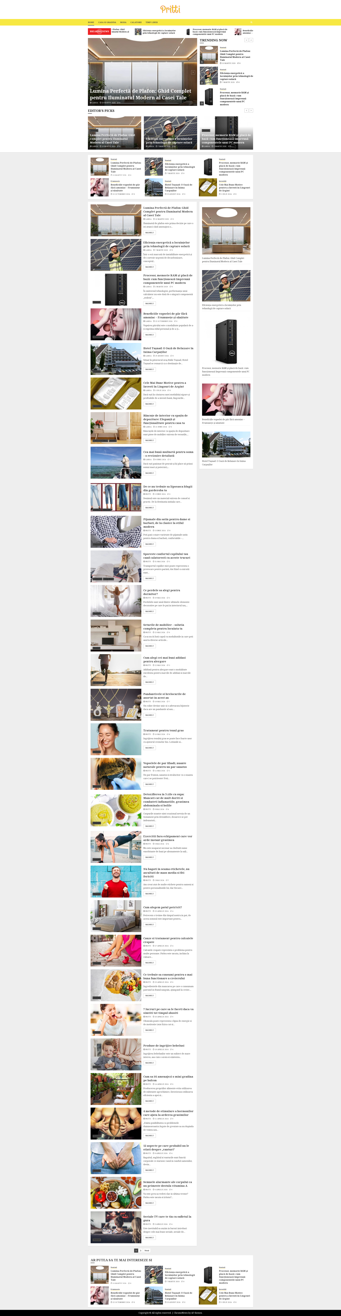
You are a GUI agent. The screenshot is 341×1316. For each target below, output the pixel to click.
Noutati (94, 85)
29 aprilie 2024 (162, 911)
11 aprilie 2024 (162, 1119)
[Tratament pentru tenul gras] (116, 739)
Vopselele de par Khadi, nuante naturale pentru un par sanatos (165, 765)
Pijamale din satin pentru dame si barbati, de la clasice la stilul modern (166, 522)
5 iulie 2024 (226, 194)
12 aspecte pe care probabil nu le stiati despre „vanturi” (166, 1147)
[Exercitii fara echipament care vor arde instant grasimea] (116, 847)
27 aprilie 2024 (162, 946)
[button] (251, 22)
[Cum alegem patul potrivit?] (116, 916)
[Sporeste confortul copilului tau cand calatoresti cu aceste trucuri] (116, 566)
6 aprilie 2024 (161, 1190)
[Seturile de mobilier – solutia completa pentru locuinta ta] (116, 635)
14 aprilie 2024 (162, 1084)
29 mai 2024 (160, 598)
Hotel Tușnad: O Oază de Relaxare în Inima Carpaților (236, 97)
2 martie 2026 (164, 146)
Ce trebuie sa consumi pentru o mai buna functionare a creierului (167, 976)
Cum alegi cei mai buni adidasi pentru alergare (164, 659)
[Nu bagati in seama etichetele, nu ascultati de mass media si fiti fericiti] (116, 882)
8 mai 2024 (159, 809)
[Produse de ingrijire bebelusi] (116, 1054)
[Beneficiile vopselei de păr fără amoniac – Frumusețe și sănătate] (209, 76)
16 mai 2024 (160, 734)
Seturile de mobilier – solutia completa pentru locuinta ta (163, 626)
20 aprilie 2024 (162, 1017)
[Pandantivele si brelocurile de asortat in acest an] (116, 705)
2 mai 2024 (159, 880)
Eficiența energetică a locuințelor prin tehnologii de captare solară (137, 94)
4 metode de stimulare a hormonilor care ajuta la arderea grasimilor (168, 1113)
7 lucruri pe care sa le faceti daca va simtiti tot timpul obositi (168, 1011)
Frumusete (224, 70)
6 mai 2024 (159, 844)
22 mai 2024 (160, 665)
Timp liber (152, 22)
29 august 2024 (229, 102)
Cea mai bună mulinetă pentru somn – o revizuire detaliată (168, 453)
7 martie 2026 (108, 103)
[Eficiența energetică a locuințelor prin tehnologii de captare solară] (142, 72)
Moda (123, 22)
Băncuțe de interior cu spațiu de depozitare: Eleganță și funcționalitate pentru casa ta (165, 419)
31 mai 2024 (160, 562)
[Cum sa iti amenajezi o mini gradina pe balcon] (116, 1089)
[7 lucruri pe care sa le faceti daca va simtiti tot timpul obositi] (116, 1020)
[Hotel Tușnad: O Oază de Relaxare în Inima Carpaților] (209, 96)
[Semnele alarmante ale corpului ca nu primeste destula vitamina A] (116, 1193)
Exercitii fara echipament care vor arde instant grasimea (167, 838)
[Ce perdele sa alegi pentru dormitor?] (116, 601)
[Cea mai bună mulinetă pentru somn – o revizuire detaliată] (116, 463)
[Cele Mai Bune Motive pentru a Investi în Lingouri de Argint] (208, 187)
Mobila (113, 441)
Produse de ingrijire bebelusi (163, 1045)
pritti (148, 494)
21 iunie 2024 (161, 427)
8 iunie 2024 (160, 460)
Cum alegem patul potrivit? (162, 907)
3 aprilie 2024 (161, 1224)
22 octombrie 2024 (230, 82)
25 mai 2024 (160, 632)
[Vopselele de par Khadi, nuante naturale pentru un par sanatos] (116, 774)
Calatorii (136, 22)
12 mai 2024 (160, 771)
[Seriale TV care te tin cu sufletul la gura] (116, 1227)
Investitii (222, 181)
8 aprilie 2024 (161, 1153)
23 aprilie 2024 (162, 982)
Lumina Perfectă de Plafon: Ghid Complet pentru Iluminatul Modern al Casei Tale (126, 167)
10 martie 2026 (119, 175)
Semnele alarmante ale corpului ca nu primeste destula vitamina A (167, 1184)
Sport (96, 475)
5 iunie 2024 (160, 494)
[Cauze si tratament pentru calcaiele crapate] (116, 951)
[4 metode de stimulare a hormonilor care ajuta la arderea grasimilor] (116, 1124)
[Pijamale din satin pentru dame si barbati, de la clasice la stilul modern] (116, 532)
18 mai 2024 (160, 702)
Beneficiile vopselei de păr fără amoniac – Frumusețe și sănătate (235, 76)
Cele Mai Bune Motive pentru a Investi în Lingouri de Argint (234, 187)
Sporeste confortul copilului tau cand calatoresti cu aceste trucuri (166, 555)
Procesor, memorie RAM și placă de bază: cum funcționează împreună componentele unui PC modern (234, 57)
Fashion (97, 510)
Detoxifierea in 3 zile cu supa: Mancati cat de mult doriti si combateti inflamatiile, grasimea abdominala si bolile (166, 799)
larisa (95, 103)
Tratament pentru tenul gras (163, 730)
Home (91, 22)
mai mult (149, 233)
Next (147, 1250)
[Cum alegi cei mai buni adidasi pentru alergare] (116, 670)
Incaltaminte (99, 683)
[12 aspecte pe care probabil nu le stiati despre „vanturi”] (116, 1158)
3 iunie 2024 (160, 531)
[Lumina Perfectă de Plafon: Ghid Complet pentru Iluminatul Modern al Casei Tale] (100, 167)
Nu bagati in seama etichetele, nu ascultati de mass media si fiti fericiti (166, 872)
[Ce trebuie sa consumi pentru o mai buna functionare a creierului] (116, 985)
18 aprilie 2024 (162, 1049)
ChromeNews (181, 1312)
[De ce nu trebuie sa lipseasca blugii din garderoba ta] (116, 497)
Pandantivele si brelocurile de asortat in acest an (164, 695)
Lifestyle (106, 510)
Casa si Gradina (107, 22)
